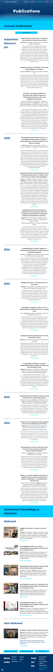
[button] (51, 1)
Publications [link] (40, 1)
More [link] (46, 1)
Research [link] (32, 1)
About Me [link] (26, 1)
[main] (27, 11)
